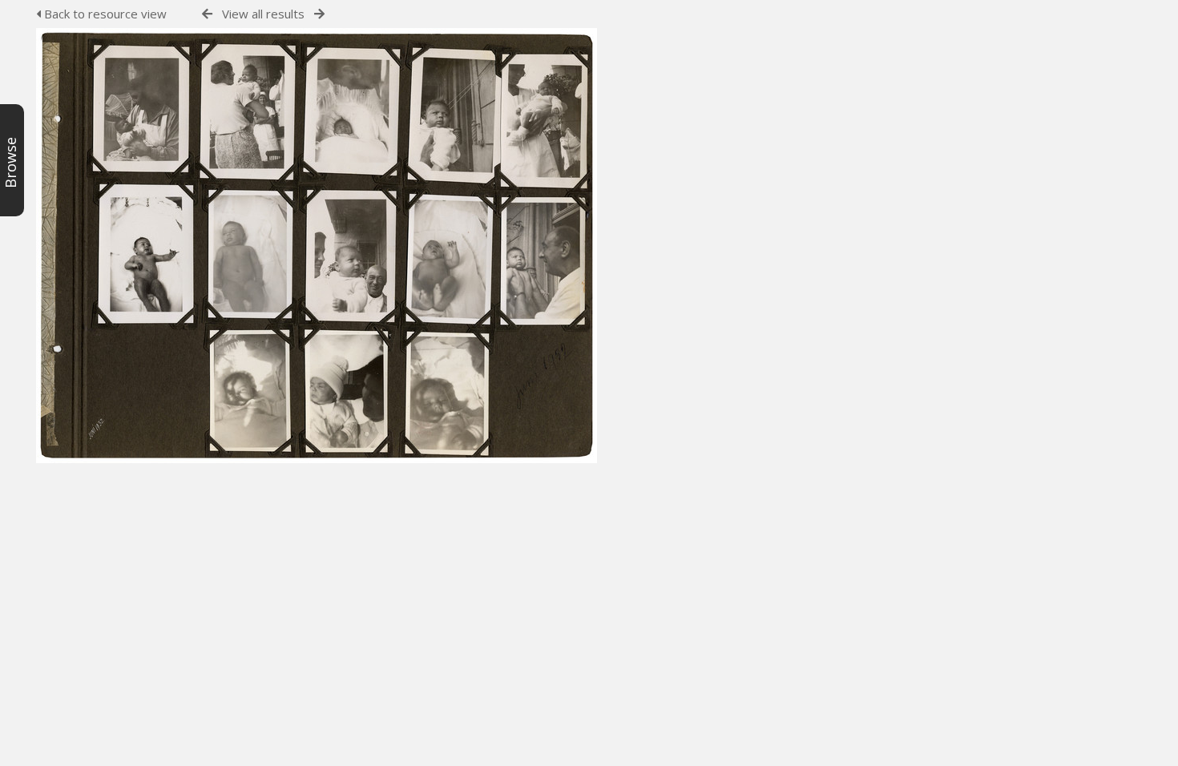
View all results (263, 14)
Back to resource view (104, 14)
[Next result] (319, 14)
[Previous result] (207, 14)
